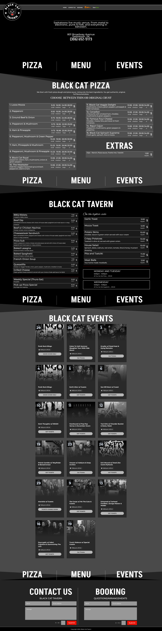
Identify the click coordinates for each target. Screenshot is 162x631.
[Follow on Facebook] (79, 2)
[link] (49, 354)
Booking (80, 7)
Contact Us (71, 7)
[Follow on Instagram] (82, 2)
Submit (72, 623)
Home (64, 7)
